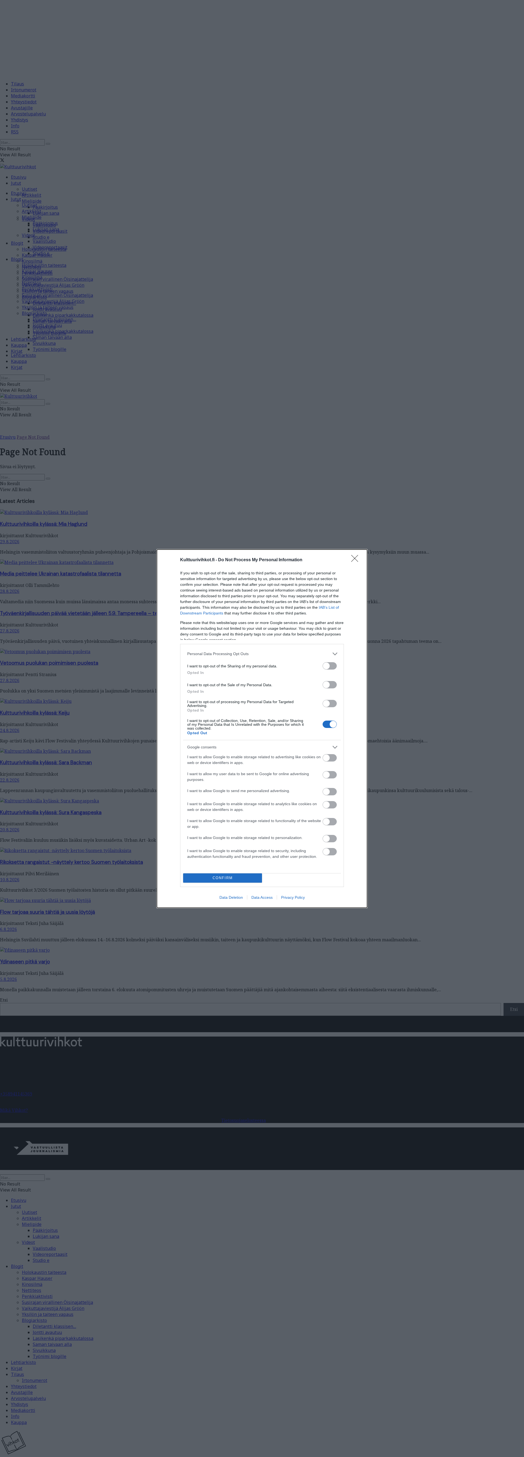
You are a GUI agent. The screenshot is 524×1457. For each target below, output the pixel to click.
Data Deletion (231, 897)
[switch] (330, 666)
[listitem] (262, 654)
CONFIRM (223, 878)
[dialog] (262, 729)
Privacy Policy (293, 897)
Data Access (262, 897)
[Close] (356, 560)
